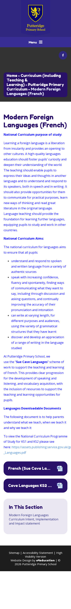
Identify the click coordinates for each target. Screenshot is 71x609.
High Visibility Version (43, 554)
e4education (45, 560)
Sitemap (14, 553)
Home (12, 75)
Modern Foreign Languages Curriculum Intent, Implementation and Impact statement (33, 519)
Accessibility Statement (38, 553)
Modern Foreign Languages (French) (33, 91)
